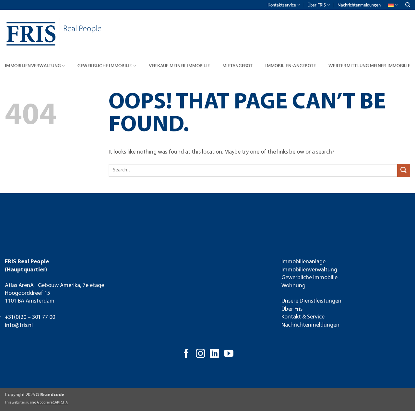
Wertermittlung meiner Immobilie (369, 65)
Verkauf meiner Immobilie (179, 65)
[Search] (407, 5)
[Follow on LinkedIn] (214, 354)
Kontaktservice (281, 4)
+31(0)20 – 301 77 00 (30, 317)
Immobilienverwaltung (33, 65)
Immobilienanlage (303, 262)
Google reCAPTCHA (52, 403)
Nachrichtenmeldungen (359, 4)
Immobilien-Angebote (290, 65)
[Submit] (403, 170)
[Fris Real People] (29, 35)
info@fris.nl (19, 325)
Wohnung (293, 286)
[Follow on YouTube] (228, 354)
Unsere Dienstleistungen (311, 301)
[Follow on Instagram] (200, 354)
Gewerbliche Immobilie (104, 65)
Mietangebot (237, 65)
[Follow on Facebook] (186, 354)
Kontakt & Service (303, 317)
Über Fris (291, 309)
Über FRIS (316, 4)
